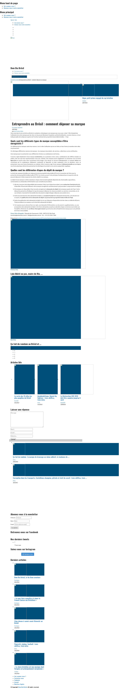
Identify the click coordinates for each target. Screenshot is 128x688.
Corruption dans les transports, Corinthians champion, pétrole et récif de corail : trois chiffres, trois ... (50, 478)
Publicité (17, 680)
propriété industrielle (60, 218)
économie (23, 218)
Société (16, 401)
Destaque (16, 580)
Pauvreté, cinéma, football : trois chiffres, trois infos (26, 645)
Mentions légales (19, 684)
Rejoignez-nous (28, 554)
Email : (13, 524)
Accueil (16, 682)
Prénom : (13, 517)
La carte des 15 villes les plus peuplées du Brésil (23, 397)
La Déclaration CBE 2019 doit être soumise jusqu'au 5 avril (70, 398)
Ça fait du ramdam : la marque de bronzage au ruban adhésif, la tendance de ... (41, 457)
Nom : (12, 521)
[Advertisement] (64, 52)
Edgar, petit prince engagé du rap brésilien (97, 98)
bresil (18, 218)
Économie (14, 127)
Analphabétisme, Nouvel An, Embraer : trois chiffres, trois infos (47, 398)
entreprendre (30, 218)
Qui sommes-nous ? (9, 6)
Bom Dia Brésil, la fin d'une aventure (27, 577)
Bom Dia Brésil (22, 687)
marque (51, 218)
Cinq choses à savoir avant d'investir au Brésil (28, 622)
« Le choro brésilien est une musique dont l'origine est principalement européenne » (29, 668)
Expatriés (20, 127)
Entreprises (37, 218)
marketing (46, 218)
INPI (42, 218)
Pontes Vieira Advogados (17, 213)
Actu (38, 402)
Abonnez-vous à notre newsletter (13, 8)
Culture (84, 101)
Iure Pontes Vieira (18, 131)
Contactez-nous (19, 678)
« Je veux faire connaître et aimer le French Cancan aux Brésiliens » (27, 599)
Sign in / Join (14, 20)
